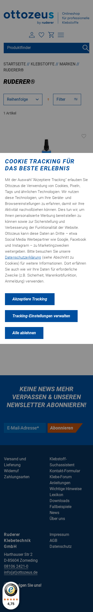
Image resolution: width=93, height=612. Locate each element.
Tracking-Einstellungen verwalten (41, 316)
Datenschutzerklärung (23, 257)
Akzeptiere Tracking (29, 299)
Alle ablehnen (24, 332)
